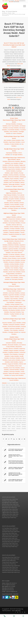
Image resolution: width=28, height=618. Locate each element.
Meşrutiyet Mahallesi (15, 312)
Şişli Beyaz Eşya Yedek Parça (9, 560)
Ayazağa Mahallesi (9, 241)
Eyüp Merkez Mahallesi (14, 169)
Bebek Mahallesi (16, 140)
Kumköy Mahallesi (14, 264)
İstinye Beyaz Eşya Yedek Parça (9, 533)
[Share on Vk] (19, 439)
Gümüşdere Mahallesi (15, 256)
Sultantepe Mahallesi (14, 371)
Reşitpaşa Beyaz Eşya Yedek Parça (10, 545)
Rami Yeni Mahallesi (14, 182)
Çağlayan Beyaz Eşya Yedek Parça (10, 512)
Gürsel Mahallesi (14, 221)
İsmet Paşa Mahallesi (13, 126)
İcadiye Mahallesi (14, 356)
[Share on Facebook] (3, 439)
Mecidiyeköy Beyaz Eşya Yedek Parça (11, 540)
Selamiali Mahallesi (14, 369)
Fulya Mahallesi (14, 298)
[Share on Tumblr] (16, 439)
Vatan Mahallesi (14, 131)
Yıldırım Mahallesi (17, 133)
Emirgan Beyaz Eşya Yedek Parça (10, 516)
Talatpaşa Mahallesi (14, 232)
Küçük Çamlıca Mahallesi (14, 360)
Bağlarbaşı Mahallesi (11, 193)
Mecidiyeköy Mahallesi (14, 310)
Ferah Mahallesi (14, 354)
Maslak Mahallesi (14, 266)
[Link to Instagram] (20, 612)
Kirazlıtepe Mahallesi (15, 358)
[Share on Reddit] (22, 439)
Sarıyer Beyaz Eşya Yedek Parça (9, 546)
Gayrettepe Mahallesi (14, 142)
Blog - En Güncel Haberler (9, 11)
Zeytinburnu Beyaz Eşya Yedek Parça (11, 572)
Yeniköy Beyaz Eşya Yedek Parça (10, 569)
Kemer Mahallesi (15, 260)
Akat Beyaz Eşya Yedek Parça (9, 501)
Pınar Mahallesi (14, 268)
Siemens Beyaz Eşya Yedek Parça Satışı (11, 422)
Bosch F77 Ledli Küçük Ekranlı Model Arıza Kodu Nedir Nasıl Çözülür (14, 399)
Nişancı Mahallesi (14, 178)
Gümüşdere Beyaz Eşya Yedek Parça (10, 531)
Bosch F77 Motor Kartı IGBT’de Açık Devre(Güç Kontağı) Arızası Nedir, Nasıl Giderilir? (14, 30)
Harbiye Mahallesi (15, 304)
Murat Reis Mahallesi (14, 367)
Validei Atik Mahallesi (13, 373)
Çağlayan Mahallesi (11, 217)
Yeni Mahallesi (14, 277)
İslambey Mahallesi (14, 175)
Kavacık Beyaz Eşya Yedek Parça (10, 536)
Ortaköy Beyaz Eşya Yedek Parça (10, 543)
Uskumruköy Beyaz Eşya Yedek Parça (11, 565)
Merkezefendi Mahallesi (14, 326)
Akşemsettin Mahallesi (14, 161)
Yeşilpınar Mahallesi (17, 186)
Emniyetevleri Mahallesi (14, 219)
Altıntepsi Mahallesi (11, 124)
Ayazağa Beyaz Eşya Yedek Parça (10, 502)
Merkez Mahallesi (14, 202)
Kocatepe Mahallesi (13, 127)
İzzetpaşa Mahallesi (13, 306)
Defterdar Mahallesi (13, 165)
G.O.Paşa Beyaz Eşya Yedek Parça (10, 528)
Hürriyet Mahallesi (14, 197)
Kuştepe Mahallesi (12, 308)
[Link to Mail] (25, 612)
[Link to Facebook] (15, 612)
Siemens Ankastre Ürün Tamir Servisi (16, 420)
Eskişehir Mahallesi (14, 296)
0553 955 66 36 (10, 589)
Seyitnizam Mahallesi (14, 328)
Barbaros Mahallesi (14, 348)
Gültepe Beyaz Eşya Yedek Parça (10, 530)
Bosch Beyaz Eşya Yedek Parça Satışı (12, 385)
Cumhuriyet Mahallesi (13, 247)
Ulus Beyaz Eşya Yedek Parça (9, 564)
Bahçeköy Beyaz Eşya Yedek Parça (10, 504)
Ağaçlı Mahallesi (12, 159)
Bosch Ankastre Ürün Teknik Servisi (16, 383)
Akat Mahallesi (7, 140)
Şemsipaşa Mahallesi (15, 206)
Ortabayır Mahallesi (15, 228)
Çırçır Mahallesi (14, 163)
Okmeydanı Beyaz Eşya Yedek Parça (10, 541)
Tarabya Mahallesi (13, 275)
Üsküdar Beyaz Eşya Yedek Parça (10, 567)
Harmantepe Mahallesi (14, 223)
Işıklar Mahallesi (14, 173)
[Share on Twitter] (6, 439)
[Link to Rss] (22, 612)
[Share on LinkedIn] (14, 439)
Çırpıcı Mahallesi (17, 322)
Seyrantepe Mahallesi (14, 230)
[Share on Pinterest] (11, 439)
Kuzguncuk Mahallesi (13, 364)
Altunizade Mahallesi (13, 344)
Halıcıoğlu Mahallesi (17, 154)
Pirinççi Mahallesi (13, 180)
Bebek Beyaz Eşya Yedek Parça (9, 507)
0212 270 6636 (11, 0)
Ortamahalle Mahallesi (13, 129)
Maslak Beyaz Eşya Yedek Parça (9, 538)
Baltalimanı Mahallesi (13, 245)
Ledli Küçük (11, 418)
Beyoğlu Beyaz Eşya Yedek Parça (10, 511)
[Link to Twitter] (18, 612)
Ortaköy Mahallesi (14, 144)
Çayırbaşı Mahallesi (13, 248)
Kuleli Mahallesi (14, 362)
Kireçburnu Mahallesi (14, 262)
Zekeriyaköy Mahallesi (17, 279)
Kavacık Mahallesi (14, 380)
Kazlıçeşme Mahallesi (14, 324)
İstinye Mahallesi (12, 258)
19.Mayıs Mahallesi (12, 291)
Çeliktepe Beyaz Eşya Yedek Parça (10, 514)
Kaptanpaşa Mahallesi (12, 152)
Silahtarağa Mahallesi (14, 184)
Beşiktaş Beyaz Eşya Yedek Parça (10, 509)
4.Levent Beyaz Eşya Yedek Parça (10, 499)
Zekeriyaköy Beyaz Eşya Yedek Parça (11, 570)
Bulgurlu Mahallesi (14, 350)
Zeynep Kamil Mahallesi (17, 375)
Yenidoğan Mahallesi (13, 208)
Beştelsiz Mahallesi (7, 322)
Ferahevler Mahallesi (14, 254)
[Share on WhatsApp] (9, 439)
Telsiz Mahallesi (14, 330)
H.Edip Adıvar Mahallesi (15, 300)
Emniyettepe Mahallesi (14, 167)
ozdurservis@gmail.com (11, 591)
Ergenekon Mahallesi (13, 294)
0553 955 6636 (16, 1)
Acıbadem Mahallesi (11, 343)
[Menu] (24, 6)
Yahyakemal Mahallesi (14, 234)
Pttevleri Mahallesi (14, 270)
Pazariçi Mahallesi (14, 204)
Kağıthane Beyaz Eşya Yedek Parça (10, 535)
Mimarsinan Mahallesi (13, 176)
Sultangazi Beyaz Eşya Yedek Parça (10, 559)
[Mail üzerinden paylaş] (24, 439)
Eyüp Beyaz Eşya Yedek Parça (9, 517)
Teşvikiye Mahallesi (14, 314)
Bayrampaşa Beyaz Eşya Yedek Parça (11, 506)
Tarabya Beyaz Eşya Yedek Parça (10, 562)
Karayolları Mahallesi (14, 198)
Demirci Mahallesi (14, 250)
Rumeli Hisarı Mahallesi (15, 271)
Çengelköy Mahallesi (13, 352)
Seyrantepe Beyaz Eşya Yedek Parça (10, 557)
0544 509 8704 (22, 0)
